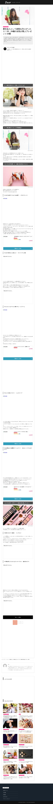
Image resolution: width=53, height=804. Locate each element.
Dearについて (5, 790)
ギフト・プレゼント (6, 659)
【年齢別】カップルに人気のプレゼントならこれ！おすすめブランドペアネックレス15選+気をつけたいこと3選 (10, 777)
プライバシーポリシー (6, 798)
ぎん (8, 664)
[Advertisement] (11, 60)
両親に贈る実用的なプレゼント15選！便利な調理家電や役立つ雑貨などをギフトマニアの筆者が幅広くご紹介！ (10, 716)
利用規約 (4, 794)
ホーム (2, 659)
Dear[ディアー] (25, 802)
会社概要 (4, 792)
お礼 (19, 714)
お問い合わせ (5, 796)
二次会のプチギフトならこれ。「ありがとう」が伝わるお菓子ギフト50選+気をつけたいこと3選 (26, 716)
